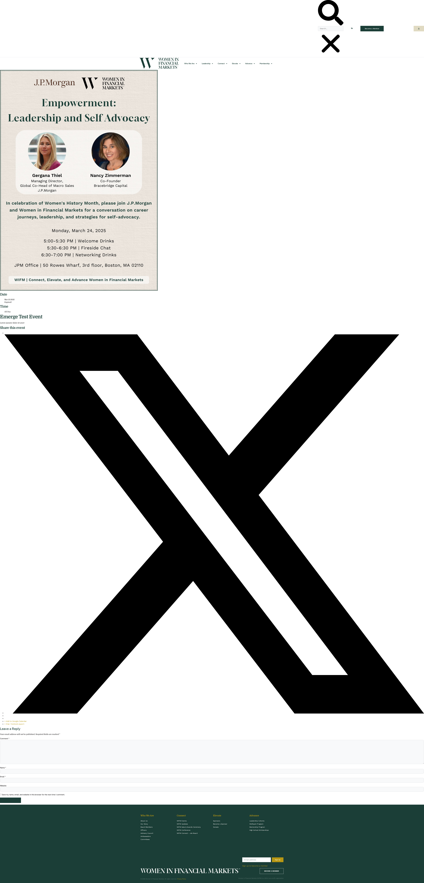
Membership (265, 63)
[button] (330, 13)
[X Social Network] (214, 713)
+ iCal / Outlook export (14, 724)
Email (3, 777)
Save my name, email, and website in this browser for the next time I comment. (33, 795)
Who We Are (189, 63)
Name (3, 768)
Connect (221, 63)
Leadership (206, 63)
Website (3, 786)
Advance (248, 63)
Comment (4, 739)
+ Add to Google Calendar (15, 721)
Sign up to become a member (255, 866)
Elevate (235, 63)
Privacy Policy (181, 879)
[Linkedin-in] (352, 28)
